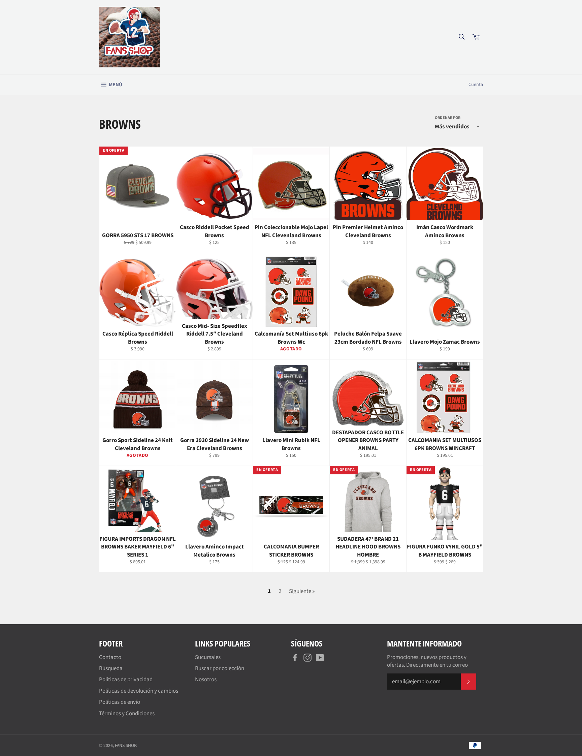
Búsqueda (111, 668)
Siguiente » (302, 591)
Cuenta (475, 84)
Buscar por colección (219, 668)
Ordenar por (447, 118)
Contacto (110, 657)
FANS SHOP (125, 745)
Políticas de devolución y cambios (138, 691)
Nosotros (206, 679)
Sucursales (208, 657)
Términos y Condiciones (127, 714)
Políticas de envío (119, 702)
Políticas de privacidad (126, 679)
